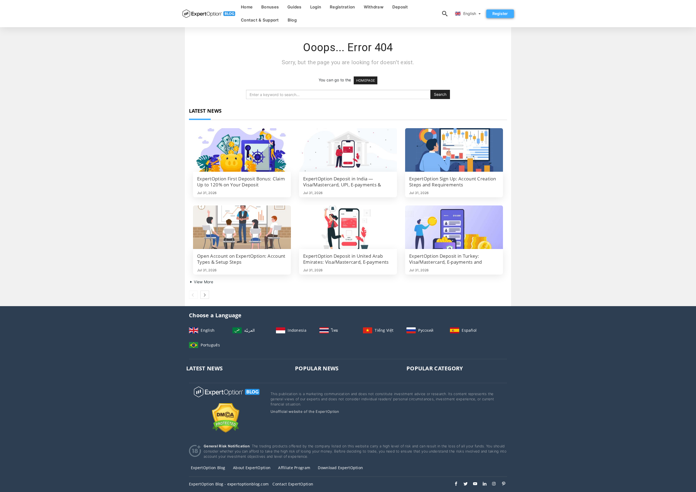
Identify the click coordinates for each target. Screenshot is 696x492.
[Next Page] (204, 295)
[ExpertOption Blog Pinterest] (501, 484)
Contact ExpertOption (292, 484)
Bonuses (270, 7)
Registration (342, 7)
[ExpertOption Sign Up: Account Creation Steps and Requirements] (454, 150)
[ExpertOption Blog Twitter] (463, 484)
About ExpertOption (252, 467)
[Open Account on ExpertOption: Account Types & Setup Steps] (242, 227)
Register (500, 13)
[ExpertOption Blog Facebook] (453, 484)
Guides (294, 7)
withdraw (374, 7)
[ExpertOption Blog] (226, 396)
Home (247, 7)
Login (315, 7)
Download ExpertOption (340, 467)
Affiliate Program (294, 467)
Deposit (400, 7)
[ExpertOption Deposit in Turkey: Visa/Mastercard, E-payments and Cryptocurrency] (454, 227)
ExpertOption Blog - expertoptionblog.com (229, 484)
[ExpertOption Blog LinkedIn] (482, 484)
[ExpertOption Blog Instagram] (491, 484)
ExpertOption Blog (208, 467)
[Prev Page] (193, 295)
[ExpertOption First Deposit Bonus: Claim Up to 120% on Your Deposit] (242, 150)
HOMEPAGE (365, 80)
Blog (292, 20)
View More (203, 281)
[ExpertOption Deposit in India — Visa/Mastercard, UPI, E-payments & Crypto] (348, 150)
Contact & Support (260, 20)
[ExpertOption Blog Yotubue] (472, 484)
